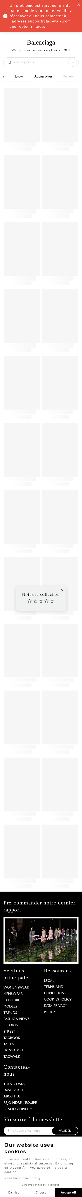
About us (11, 1096)
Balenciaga (41, 42)
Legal (49, 981)
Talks (8, 1044)
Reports (10, 1025)
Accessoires (43, 76)
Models (10, 1006)
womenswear (16, 987)
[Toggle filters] (72, 62)
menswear (13, 994)
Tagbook (11, 1038)
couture (11, 1000)
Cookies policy (58, 999)
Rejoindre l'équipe (20, 1103)
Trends (10, 1013)
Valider (65, 1131)
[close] (78, 4)
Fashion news (16, 1019)
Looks (19, 76)
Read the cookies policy (22, 1178)
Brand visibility (17, 1109)
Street (9, 1031)
